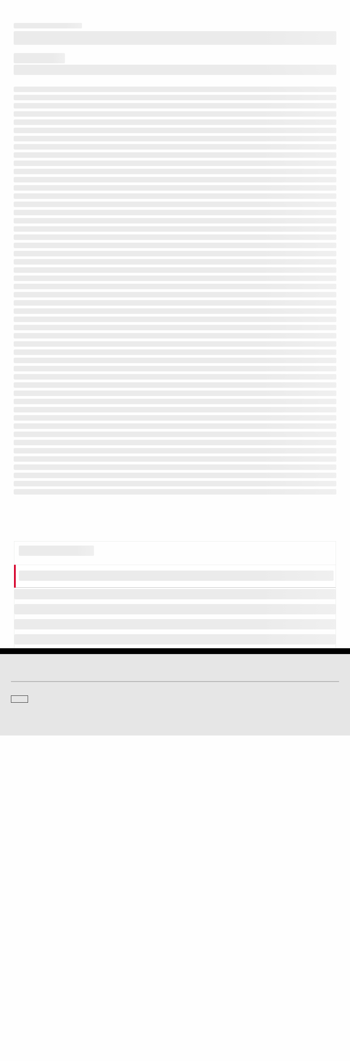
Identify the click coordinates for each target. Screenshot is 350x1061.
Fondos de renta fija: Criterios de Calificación (72, 582)
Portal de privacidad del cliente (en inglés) (212, 1019)
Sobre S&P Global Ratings (35, 929)
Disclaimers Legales (30, 1019)
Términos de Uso (70, 1019)
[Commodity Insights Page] (177, 874)
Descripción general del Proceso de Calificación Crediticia (85, 553)
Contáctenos (192, 929)
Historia (187, 974)
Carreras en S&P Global (33, 974)
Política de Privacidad (147, 1019)
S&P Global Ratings (41, 903)
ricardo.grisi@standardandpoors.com (107, 171)
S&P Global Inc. (34, 948)
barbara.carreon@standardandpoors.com (117, 179)
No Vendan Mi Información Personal (290, 1019)
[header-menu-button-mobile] (333, 11)
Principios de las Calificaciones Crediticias (70, 563)
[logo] (29, 11)
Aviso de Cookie (107, 1019)
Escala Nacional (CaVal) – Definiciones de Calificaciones (83, 573)
